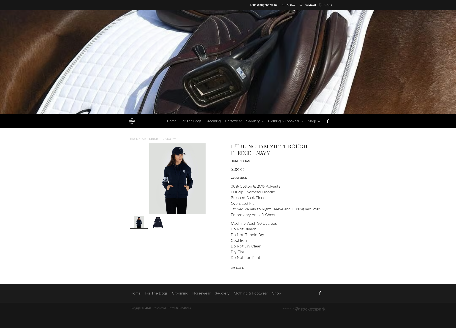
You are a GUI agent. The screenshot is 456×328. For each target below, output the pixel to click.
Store (134, 139)
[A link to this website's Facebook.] (327, 121)
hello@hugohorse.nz (263, 5)
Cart (328, 4)
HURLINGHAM (168, 139)
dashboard (160, 308)
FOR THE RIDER (149, 139)
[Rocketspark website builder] (304, 309)
